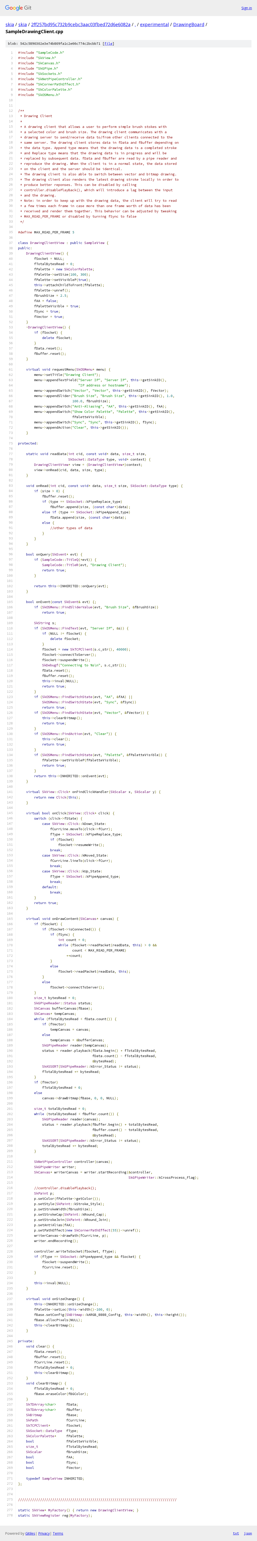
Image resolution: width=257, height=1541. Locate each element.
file (108, 43)
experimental (154, 24)
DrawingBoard (188, 24)
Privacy (44, 1533)
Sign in (246, 8)
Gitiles (30, 1533)
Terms (58, 1533)
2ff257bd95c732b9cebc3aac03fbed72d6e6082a (81, 24)
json (248, 1533)
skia (10, 24)
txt (236, 1533)
